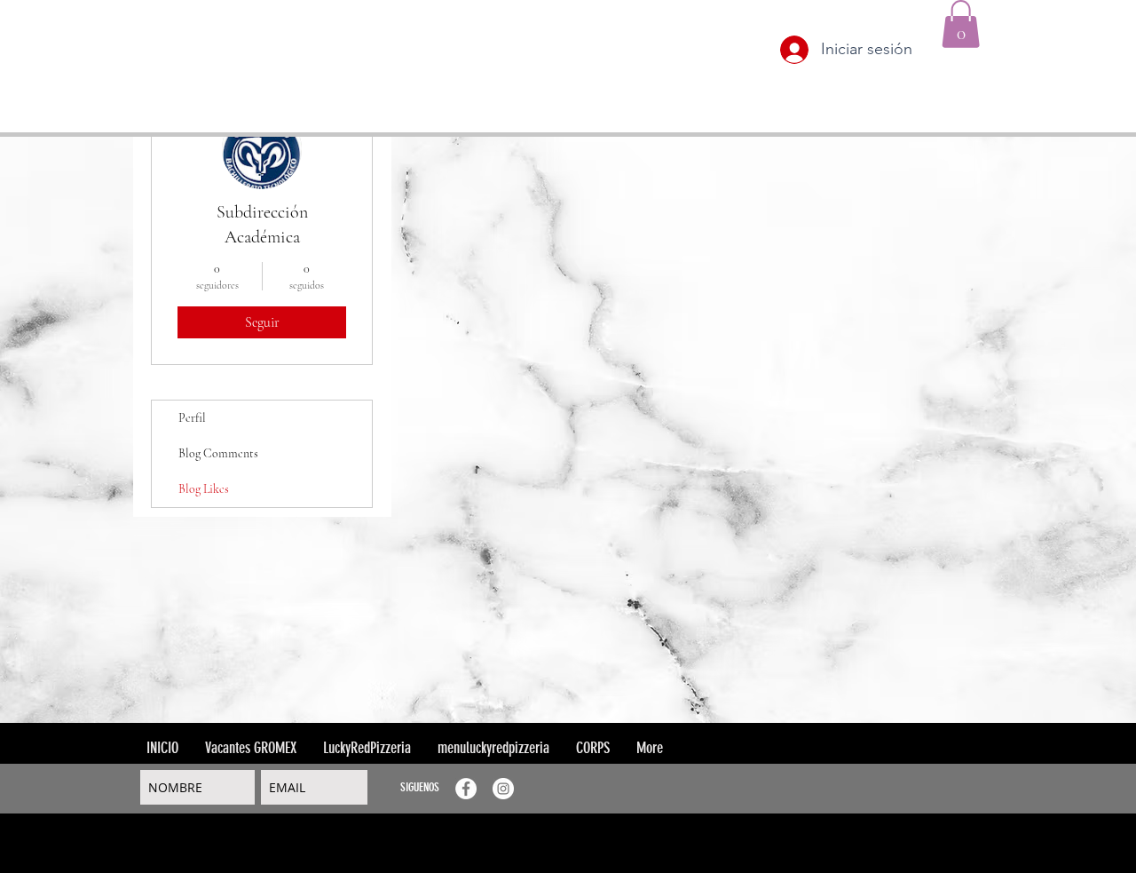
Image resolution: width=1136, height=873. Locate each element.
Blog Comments (218, 453)
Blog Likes (203, 488)
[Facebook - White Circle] (466, 788)
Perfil (192, 417)
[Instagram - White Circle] (503, 788)
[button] (961, 24)
